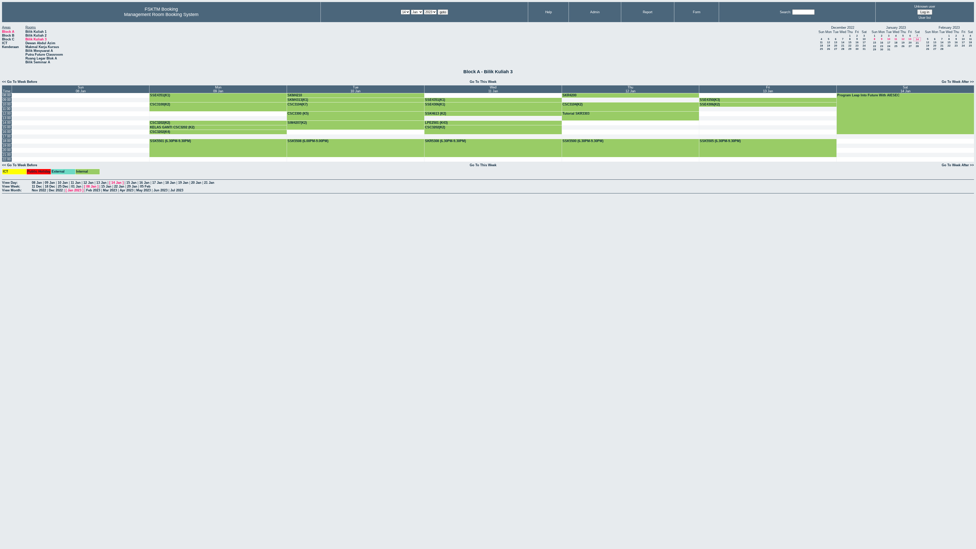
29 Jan (132, 186)
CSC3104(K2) (572, 104)
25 (821, 49)
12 (828, 42)
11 (821, 42)
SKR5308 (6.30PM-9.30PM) (445, 141)
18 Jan (170, 183)
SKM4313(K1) (297, 100)
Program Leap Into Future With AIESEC (868, 95)
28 (842, 49)
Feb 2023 (93, 190)
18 (821, 45)
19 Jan (183, 183)
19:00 (7, 145)
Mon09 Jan (218, 89)
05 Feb (145, 186)
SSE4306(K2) (710, 104)
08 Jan (37, 183)
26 (828, 49)
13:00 (7, 118)
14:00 (7, 123)
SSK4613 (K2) (435, 113)
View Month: (12, 190)
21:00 (7, 155)
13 (835, 42)
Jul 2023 (176, 190)
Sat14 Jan (905, 89)
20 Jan (196, 183)
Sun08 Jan (81, 89)
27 (835, 49)
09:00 (7, 100)
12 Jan (88, 183)
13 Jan (101, 183)
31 (864, 49)
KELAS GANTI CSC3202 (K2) (172, 127)
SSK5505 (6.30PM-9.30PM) (720, 141)
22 (849, 45)
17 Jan (157, 183)
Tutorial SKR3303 (575, 113)
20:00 (7, 150)
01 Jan (76, 186)
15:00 (7, 127)
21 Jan (209, 183)
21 (842, 45)
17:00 (7, 136)
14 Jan (116, 183)
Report (647, 12)
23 (857, 45)
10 (864, 39)
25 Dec (63, 186)
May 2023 (143, 190)
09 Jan (50, 183)
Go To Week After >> (958, 82)
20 (835, 45)
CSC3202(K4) (160, 132)
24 (864, 45)
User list (925, 18)
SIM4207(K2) (297, 123)
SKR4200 (569, 95)
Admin (595, 12)
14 (842, 42)
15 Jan (131, 183)
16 (857, 42)
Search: (785, 12)
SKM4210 (294, 95)
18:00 (7, 141)
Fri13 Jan (768, 89)
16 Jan (144, 183)
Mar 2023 (110, 190)
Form (696, 12)
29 (849, 49)
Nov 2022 (39, 190)
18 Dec (50, 186)
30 (857, 49)
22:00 (7, 159)
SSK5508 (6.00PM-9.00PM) (307, 141)
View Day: (10, 183)
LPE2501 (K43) (436, 123)
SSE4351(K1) (160, 95)
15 (849, 42)
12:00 (7, 113)
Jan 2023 (74, 190)
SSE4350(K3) (710, 100)
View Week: (11, 186)
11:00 (6, 109)
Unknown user (924, 6)
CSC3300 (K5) (298, 113)
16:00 (7, 132)
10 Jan (63, 183)
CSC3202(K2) (160, 123)
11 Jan (76, 183)
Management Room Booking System (161, 14)
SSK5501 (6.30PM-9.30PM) (170, 141)
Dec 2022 (56, 190)
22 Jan (119, 186)
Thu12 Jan (630, 89)
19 (828, 45)
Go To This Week (483, 82)
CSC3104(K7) (297, 104)
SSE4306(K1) (435, 104)
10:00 (7, 104)
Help (548, 12)
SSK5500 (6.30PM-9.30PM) (582, 141)
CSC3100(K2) (160, 104)
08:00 (7, 95)
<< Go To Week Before (19, 82)
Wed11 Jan (493, 89)
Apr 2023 (126, 190)
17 (864, 42)
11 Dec (37, 186)
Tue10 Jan (355, 89)
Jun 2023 (160, 190)
